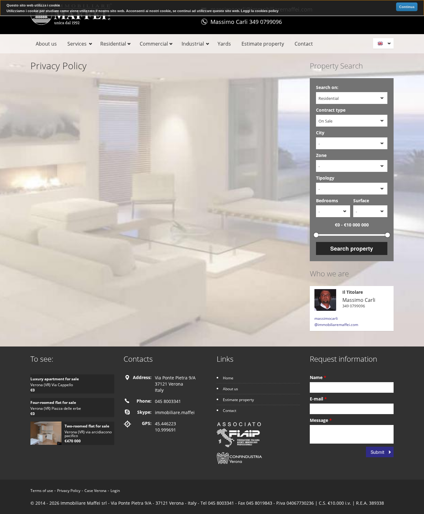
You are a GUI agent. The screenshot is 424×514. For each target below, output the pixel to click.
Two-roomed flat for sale (87, 426)
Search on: (327, 87)
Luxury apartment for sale (54, 379)
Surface (361, 200)
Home (228, 378)
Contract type (330, 110)
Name (318, 377)
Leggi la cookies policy (259, 11)
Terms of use (41, 490)
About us (46, 43)
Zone (321, 155)
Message (321, 420)
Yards (224, 43)
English (384, 43)
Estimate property (262, 43)
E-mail (318, 399)
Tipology (325, 178)
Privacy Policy (68, 490)
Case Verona (95, 490)
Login (115, 490)
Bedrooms (327, 200)
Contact (304, 43)
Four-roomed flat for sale (53, 402)
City (320, 133)
